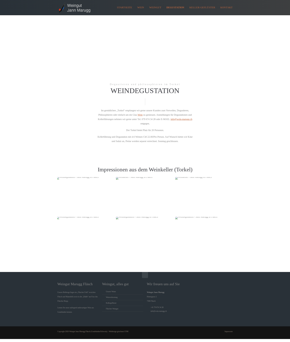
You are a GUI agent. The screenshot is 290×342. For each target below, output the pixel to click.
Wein (140, 115)
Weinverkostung (112, 297)
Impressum (229, 331)
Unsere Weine (111, 291)
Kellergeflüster (111, 303)
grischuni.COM (122, 331)
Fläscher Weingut (112, 309)
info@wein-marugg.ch (181, 119)
